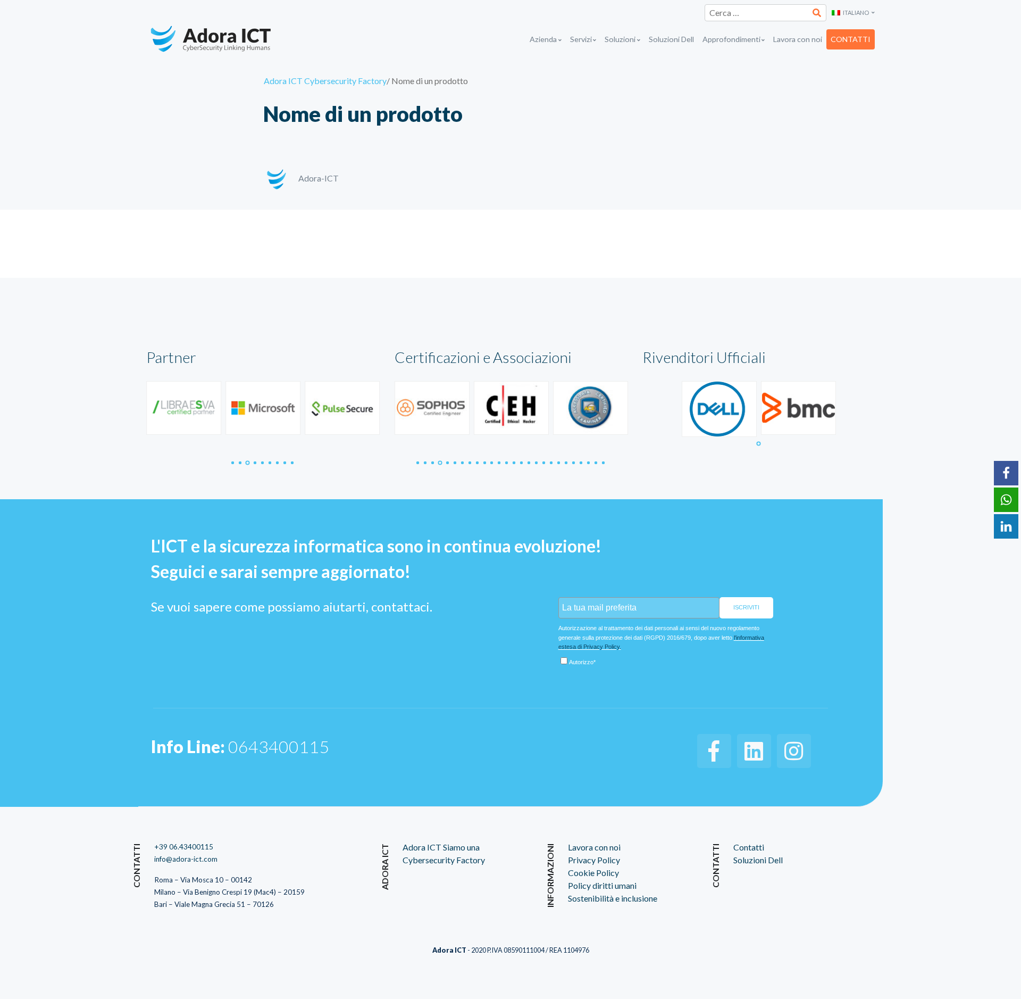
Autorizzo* (582, 662)
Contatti (851, 39)
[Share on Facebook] (1006, 473)
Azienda (543, 39)
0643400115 (240, 746)
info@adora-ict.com (185, 859)
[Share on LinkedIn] (1006, 526)
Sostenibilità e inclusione (612, 898)
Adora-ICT (318, 178)
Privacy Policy (594, 860)
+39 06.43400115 (183, 847)
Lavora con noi (797, 39)
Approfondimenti (731, 39)
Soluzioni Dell (671, 39)
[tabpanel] (183, 408)
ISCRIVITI (746, 607)
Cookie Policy (593, 873)
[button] (853, 13)
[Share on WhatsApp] (1006, 500)
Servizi (581, 39)
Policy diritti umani (602, 885)
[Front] (224, 39)
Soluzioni (620, 39)
